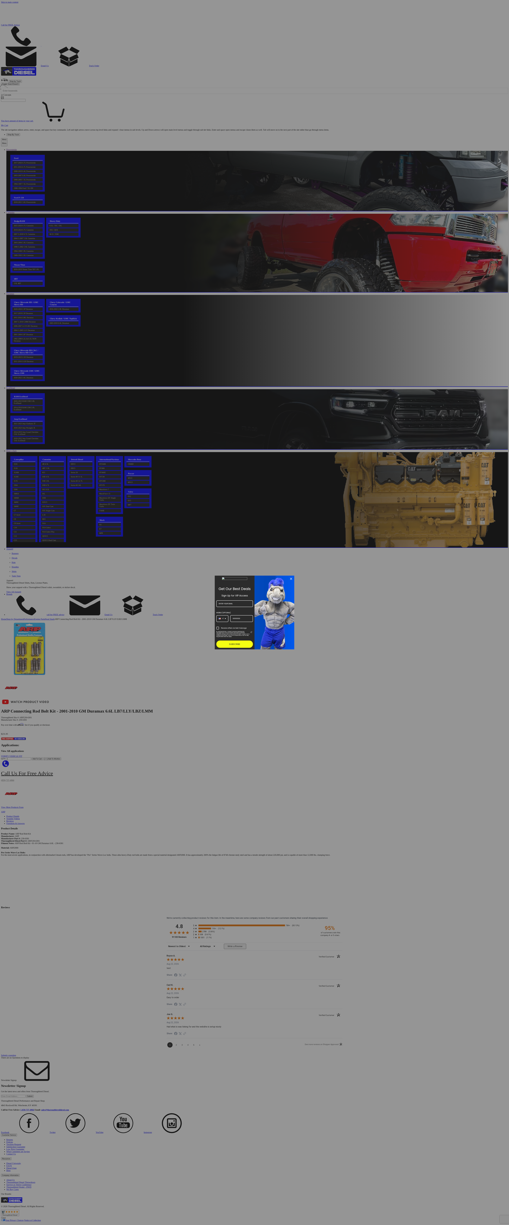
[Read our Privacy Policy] (251, 632)
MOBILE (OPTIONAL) (223, 613)
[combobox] (222, 618)
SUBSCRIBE (234, 644)
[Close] (291, 579)
